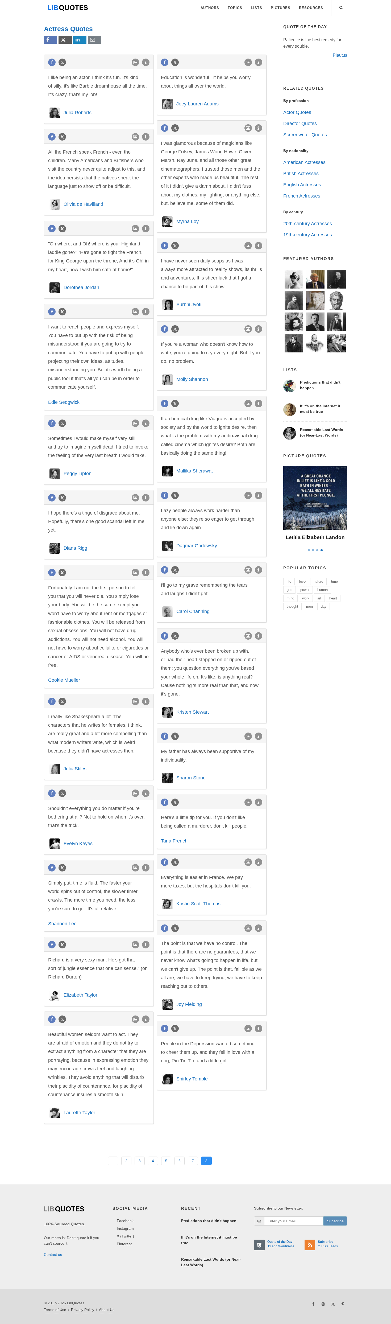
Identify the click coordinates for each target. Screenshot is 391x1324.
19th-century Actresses (307, 234)
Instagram (125, 1228)
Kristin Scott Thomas (198, 903)
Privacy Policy (82, 1309)
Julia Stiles (75, 768)
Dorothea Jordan (81, 287)
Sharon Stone (191, 777)
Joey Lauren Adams (197, 103)
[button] (341, 7)
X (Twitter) (125, 1236)
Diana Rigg (75, 547)
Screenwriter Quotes (305, 134)
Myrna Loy (187, 221)
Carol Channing (193, 611)
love (302, 581)
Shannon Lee (62, 923)
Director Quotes (300, 123)
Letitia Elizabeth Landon (315, 537)
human (322, 590)
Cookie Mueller (64, 680)
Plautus (340, 55)
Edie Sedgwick (64, 402)
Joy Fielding (189, 1004)
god (289, 590)
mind (290, 598)
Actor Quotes (297, 112)
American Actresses (304, 162)
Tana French (174, 841)
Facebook (125, 1221)
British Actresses (301, 173)
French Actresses (301, 196)
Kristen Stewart (192, 712)
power (304, 590)
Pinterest (124, 1244)
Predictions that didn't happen (208, 1221)
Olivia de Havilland (83, 204)
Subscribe (335, 1221)
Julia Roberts (77, 112)
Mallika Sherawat (194, 471)
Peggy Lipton (77, 473)
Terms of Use (55, 1309)
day (323, 606)
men (309, 606)
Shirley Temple (192, 1078)
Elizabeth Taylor (80, 994)
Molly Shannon (192, 379)
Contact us (53, 1254)
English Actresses (302, 184)
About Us (106, 1309)
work (305, 598)
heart (333, 598)
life (289, 581)
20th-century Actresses (307, 223)
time (334, 581)
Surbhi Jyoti (188, 304)
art (319, 598)
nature (318, 581)
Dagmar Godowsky (196, 545)
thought (292, 606)
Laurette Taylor (79, 1112)
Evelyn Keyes (78, 843)
